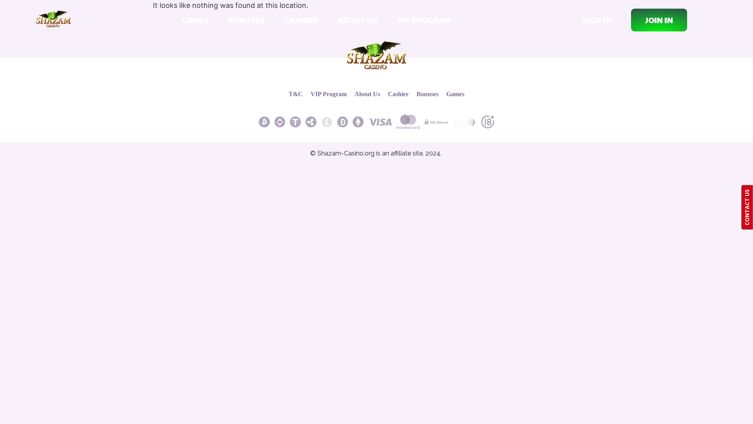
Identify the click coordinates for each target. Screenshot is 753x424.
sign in (596, 20)
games (195, 20)
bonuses (246, 20)
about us (357, 20)
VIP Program (424, 20)
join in (659, 20)
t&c (296, 94)
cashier (301, 20)
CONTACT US (747, 207)
